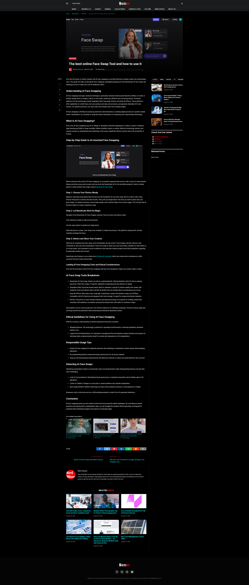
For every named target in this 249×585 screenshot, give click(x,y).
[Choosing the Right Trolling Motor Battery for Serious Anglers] (156, 98)
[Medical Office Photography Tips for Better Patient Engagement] (106, 501)
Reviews (180, 79)
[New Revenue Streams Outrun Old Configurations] (156, 87)
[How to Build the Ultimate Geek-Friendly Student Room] (156, 122)
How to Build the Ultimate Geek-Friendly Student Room (173, 120)
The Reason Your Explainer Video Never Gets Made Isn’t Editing (78, 538)
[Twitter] (59, 89)
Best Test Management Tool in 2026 (132, 538)
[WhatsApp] (59, 105)
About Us (171, 9)
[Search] (182, 3)
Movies (168, 79)
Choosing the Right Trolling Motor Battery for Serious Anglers (173, 97)
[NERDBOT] (124, 3)
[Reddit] (59, 100)
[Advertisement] (124, 42)
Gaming (108, 9)
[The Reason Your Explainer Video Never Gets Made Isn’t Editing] (78, 527)
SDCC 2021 (158, 141)
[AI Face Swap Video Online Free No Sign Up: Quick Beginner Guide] (78, 426)
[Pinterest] (59, 95)
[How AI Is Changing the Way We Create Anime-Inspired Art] (156, 110)
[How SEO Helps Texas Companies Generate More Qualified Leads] (78, 501)
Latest (155, 79)
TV (174, 79)
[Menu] (67, 3)
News (74, 9)
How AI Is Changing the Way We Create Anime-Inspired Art (172, 109)
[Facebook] (59, 84)
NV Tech (73, 58)
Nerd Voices (159, 9)
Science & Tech (135, 9)
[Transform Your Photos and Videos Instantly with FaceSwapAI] (133, 426)
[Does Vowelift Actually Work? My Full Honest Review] (133, 501)
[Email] (59, 110)
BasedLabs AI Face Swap (104, 187)
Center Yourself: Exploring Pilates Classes (88, 460)
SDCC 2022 (158, 143)
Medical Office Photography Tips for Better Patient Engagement (106, 512)
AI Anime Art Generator (104, 256)
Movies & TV (86, 9)
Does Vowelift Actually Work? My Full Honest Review (133, 512)
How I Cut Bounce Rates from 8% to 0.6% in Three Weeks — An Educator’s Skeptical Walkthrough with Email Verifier (106, 540)
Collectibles (120, 9)
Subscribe (76, 3)
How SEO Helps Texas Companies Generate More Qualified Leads (78, 512)
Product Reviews (161, 137)
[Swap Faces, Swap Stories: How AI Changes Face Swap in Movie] (105, 426)
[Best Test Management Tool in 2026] (133, 527)
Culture (147, 9)
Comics (98, 9)
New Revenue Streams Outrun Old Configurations (173, 86)
